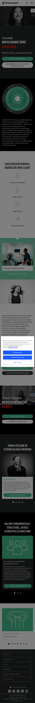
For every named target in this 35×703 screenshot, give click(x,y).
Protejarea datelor (13, 347)
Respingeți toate (17, 352)
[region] (17, 351)
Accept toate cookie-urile (17, 357)
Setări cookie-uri (17, 362)
